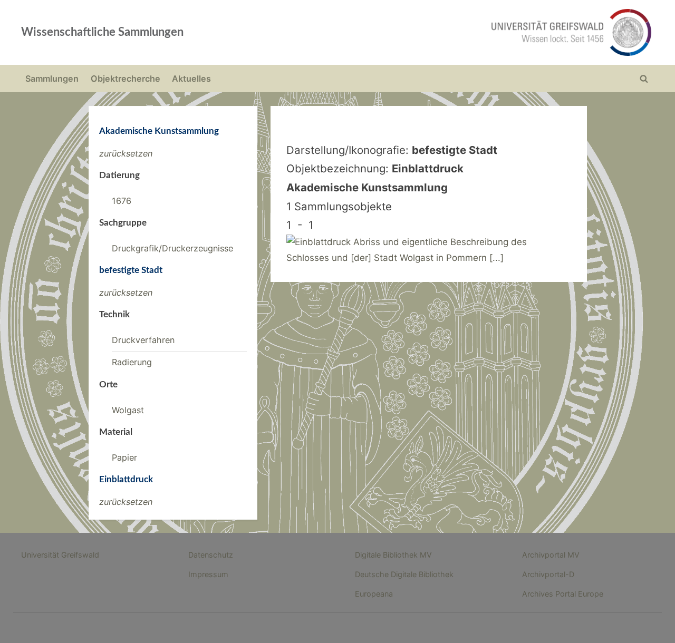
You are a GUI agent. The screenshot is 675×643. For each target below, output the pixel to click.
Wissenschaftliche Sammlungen (102, 32)
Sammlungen (52, 78)
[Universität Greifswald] (464, 32)
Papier (124, 457)
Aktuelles (191, 78)
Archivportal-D (548, 574)
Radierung (132, 362)
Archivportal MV (551, 554)
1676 (121, 201)
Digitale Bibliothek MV (393, 554)
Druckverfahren (143, 340)
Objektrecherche (125, 78)
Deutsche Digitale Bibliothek (404, 574)
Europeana (374, 593)
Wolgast (128, 410)
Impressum (208, 574)
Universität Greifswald (60, 554)
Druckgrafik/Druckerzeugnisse (172, 248)
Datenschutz (210, 554)
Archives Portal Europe (562, 593)
